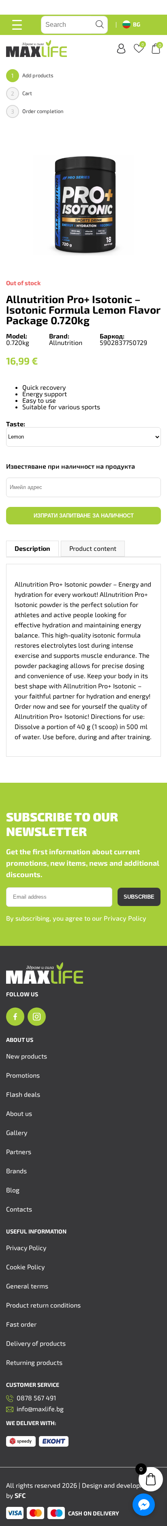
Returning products (34, 1362)
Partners (18, 1151)
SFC (20, 1495)
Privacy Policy (125, 918)
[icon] (15, 1017)
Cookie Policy (25, 1267)
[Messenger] (144, 1504)
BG (136, 24)
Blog (12, 1190)
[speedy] (21, 1442)
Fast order (21, 1324)
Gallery (16, 1132)
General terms (27, 1286)
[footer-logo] (44, 981)
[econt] (54, 1442)
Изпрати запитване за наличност (84, 516)
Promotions (23, 1075)
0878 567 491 (36, 1398)
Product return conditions (43, 1305)
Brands (16, 1171)
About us (19, 1113)
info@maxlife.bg (40, 1409)
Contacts (19, 1209)
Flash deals (23, 1094)
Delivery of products (36, 1343)
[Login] (121, 48)
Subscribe (139, 897)
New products (26, 1056)
